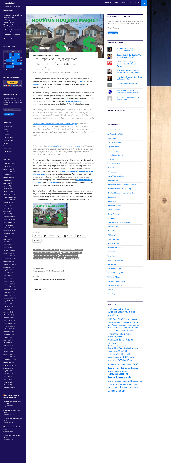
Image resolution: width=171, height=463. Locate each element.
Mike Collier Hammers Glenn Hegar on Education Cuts (130, 78)
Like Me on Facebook (116, 110)
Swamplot (111, 252)
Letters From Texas (114, 210)
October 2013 (7, 329)
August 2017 (7, 203)
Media (116, 3)
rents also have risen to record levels (64, 146)
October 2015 (7, 261)
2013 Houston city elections (118, 309)
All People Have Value (115, 134)
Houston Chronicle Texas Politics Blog (121, 193)
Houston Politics (47, 56)
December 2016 (8, 222)
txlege (125, 387)
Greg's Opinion (112, 180)
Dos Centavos (112, 172)
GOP (138, 325)
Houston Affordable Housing (71, 250)
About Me (108, 3)
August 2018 (7, 180)
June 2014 (6, 306)
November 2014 (8, 292)
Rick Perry (127, 364)
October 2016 (7, 228)
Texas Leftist (9, 3)
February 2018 (8, 191)
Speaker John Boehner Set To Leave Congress (49, 278)
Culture (5, 129)
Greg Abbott (112, 327)
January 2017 (7, 219)
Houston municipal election (117, 346)
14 (7, 60)
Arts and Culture (8, 126)
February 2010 (8, 387)
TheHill (110, 290)
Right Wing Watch (114, 239)
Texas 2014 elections (122, 368)
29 (10, 66)
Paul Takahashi (72, 258)
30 (13, 66)
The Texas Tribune (113, 277)
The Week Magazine (114, 285)
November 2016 (8, 225)
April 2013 (6, 345)
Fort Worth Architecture (116, 176)
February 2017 (8, 217)
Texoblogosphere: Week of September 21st (48, 269)
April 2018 (6, 186)
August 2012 (7, 368)
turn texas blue (115, 387)
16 (13, 60)
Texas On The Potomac (115, 260)
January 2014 (7, 320)
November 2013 (8, 326)
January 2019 (7, 169)
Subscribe (113, 33)
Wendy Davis (116, 390)
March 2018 (7, 189)
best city (83, 81)
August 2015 (7, 267)
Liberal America (113, 214)
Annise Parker (116, 318)
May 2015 (6, 275)
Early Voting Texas (131, 325)
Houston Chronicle (125, 330)
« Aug (5, 69)
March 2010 (7, 385)
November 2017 (8, 200)
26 (21, 63)
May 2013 (6, 343)
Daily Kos (110, 168)
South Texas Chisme (114, 247)
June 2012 (6, 373)
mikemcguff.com (113, 226)
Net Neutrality (112, 361)
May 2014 (6, 309)
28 (7, 66)
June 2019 (6, 166)
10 (15, 57)
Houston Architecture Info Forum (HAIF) (122, 184)
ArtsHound (111, 138)
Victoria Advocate (133, 387)
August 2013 (7, 334)
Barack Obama (131, 319)
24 (15, 63)
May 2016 (6, 242)
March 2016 (7, 247)
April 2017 (6, 211)
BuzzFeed (110, 159)
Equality (5, 132)
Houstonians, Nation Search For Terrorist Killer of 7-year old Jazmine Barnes (11, 37)
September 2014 (8, 298)
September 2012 (8, 365)
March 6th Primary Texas (114, 357)
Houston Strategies (114, 205)
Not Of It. (110, 231)
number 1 (37, 84)
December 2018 (8, 172)
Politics (5, 143)
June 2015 (6, 273)
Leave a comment (72, 72)
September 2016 (8, 231)
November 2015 (8, 259)
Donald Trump (122, 325)
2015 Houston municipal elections (46, 250)
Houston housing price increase (46, 255)
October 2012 (7, 362)
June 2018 (6, 183)
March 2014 (7, 315)
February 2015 (8, 284)
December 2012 (8, 357)
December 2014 (8, 289)
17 (15, 60)
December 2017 (8, 197)
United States (7, 151)
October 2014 (7, 295)
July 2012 (6, 371)
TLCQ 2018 (134, 384)
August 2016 (7, 233)
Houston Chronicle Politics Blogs (119, 189)
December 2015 (8, 256)
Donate (136, 3)
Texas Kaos (111, 256)
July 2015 (6, 270)
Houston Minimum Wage (68, 255)
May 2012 (6, 376)
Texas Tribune (139, 381)
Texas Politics (7, 149)
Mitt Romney (128, 357)
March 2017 (7, 214)
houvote (122, 350)
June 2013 (6, 340)
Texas (56, 56)
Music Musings (126, 3)
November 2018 (8, 175)
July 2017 (6, 205)
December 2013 (8, 323)
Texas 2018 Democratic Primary (117, 371)
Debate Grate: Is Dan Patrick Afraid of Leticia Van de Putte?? (129, 56)
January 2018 (7, 194)
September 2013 (8, 331)
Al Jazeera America (114, 130)
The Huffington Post (114, 269)
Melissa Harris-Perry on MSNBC (119, 222)
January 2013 (7, 354)
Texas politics (128, 380)
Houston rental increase (43, 258)
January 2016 (7, 253)
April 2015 (6, 278)
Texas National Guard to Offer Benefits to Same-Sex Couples (128, 91)
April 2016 (6, 245)
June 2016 (6, 239)
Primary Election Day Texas (115, 364)
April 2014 (6, 312)
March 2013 (7, 348)
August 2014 (7, 301)
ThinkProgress (112, 294)
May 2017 (6, 208)
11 (18, 57)
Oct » (20, 69)
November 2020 (8, 163)
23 (13, 63)
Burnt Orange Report (115, 155)
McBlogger (111, 218)
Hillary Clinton (126, 327)
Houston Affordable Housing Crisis (47, 252)
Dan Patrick (112, 325)
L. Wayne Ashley (57, 72)
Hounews (135, 327)
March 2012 (7, 382)
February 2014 (8, 317)
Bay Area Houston (114, 142)
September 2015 (8, 264)
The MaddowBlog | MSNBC (117, 273)
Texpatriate (111, 264)
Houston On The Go (114, 201)
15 (10, 60)
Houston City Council (120, 333)
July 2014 (6, 303)
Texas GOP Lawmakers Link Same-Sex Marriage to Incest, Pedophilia (129, 71)
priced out (53, 182)
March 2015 (7, 281)
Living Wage (59, 258)
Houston (36, 56)
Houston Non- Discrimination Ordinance (122, 348)
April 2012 (6, 379)
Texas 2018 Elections (117, 373)
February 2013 (8, 351)
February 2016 (8, 250)
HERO (120, 327)
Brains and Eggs (113, 151)
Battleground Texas (114, 322)
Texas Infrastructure (114, 381)
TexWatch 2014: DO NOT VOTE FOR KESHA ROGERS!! (128, 49)
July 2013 (6, 337)
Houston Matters (113, 197)
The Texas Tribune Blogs (116, 281)
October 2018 (7, 177)
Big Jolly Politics (113, 147)
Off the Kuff (111, 235)
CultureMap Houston (115, 163)
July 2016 (6, 236)
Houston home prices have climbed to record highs (55, 123)
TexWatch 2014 (125, 384)
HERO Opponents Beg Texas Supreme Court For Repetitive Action (128, 64)
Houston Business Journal (76, 101)
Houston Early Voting (114, 337)
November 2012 (8, 359)
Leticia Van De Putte (119, 354)
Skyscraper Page (113, 243)
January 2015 (7, 287)
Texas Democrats (119, 377)
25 (18, 63)
